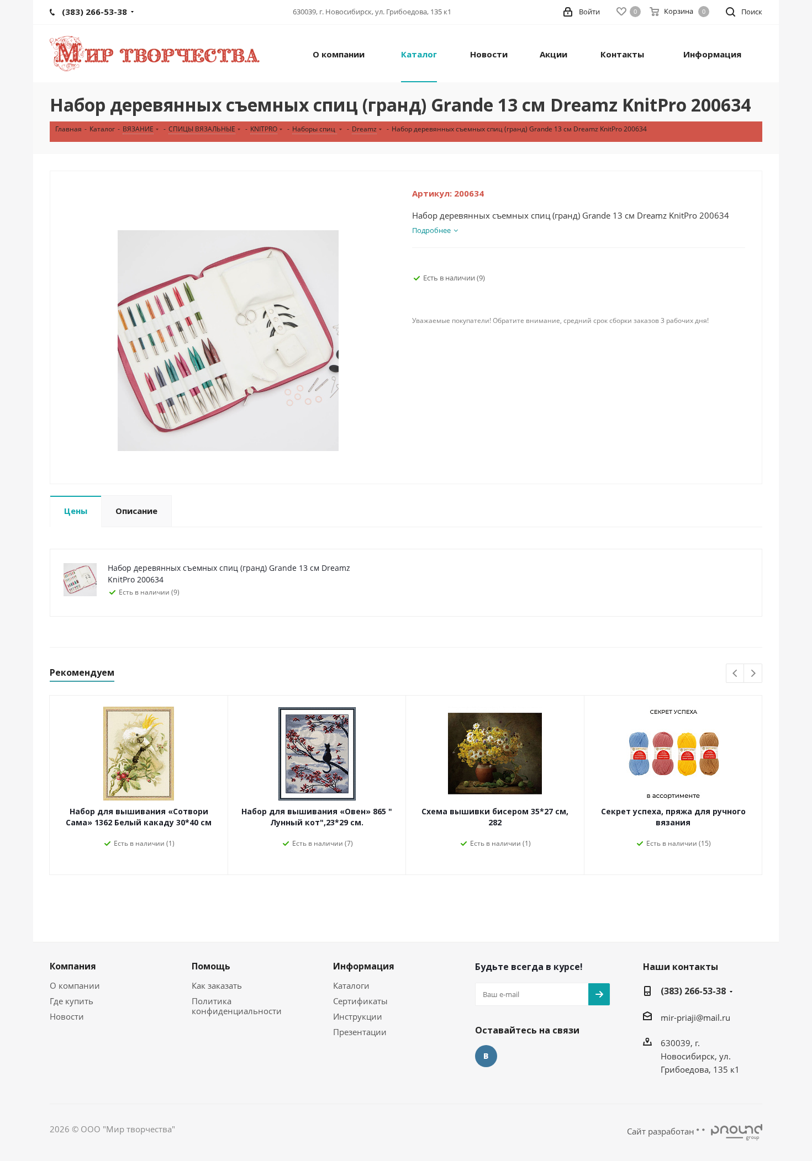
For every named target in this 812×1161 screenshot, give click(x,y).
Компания (73, 966)
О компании (75, 985)
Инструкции (357, 1016)
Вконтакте (486, 1056)
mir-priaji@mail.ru (695, 1017)
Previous (735, 673)
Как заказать (217, 985)
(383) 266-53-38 (693, 991)
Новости (67, 1016)
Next (753, 673)
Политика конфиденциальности (237, 1005)
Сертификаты (360, 1000)
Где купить (71, 1000)
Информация (363, 966)
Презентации (360, 1031)
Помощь (211, 966)
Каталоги (351, 985)
